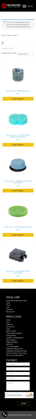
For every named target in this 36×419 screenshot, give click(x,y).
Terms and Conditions (14, 333)
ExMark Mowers (12, 342)
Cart (7, 307)
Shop (8, 305)
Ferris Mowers (11, 340)
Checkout (9, 309)
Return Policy (11, 331)
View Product (18, 99)
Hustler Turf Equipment (14, 338)
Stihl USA (9, 344)
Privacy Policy (11, 335)
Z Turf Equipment (12, 346)
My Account (10, 312)
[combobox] (18, 48)
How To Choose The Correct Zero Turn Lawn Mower (16, 354)
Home (3, 35)
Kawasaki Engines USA (14, 349)
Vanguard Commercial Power (16, 351)
